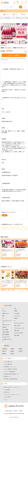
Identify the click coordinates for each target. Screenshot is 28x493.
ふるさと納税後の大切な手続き (10, 369)
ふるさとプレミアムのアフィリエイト (12, 394)
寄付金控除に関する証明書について (11, 374)
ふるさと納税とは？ (8, 361)
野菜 (3, 315)
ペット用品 (16, 313)
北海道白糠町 (3, 45)
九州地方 (20, 351)
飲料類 (15, 310)
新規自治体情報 (8, 410)
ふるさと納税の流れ (8, 364)
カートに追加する (15, 55)
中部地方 (12, 348)
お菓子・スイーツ (6, 324)
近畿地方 (12, 351)
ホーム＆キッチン (6, 336)
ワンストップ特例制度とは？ (10, 371)
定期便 (15, 318)
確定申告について (7, 376)
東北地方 (4, 351)
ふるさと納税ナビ (7, 397)
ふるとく (6, 399)
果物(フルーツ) (5, 313)
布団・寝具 (16, 330)
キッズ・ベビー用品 (18, 332)
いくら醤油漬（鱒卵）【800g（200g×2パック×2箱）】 (21, 251)
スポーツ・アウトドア (19, 323)
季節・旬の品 (17, 325)
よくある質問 (7, 389)
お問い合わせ (7, 392)
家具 (15, 308)
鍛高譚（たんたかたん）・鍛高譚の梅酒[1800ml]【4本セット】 (7, 251)
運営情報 (15, 410)
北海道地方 (4, 348)
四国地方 (20, 348)
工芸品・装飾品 (5, 331)
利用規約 (21, 410)
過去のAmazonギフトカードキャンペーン (12, 387)
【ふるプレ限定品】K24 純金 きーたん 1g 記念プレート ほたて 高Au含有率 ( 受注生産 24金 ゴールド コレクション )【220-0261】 (8, 283)
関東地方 (4, 353)
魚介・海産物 (5, 329)
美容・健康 (16, 335)
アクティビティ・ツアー (19, 328)
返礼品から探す (7, 17)
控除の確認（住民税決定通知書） (11, 378)
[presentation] (1, 31)
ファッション (17, 315)
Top (1, 17)
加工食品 (4, 327)
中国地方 (12, 353)
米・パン (4, 310)
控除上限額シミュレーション (10, 366)
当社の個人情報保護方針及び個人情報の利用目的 (14, 413)
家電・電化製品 (5, 334)
